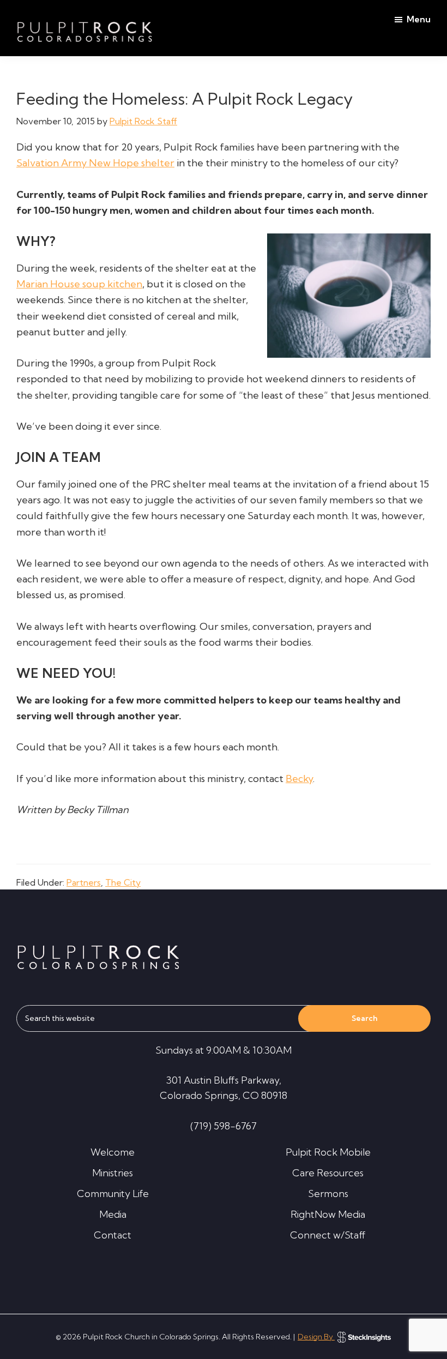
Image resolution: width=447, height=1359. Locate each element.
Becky (299, 778)
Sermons (328, 1193)
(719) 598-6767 (223, 1126)
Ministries (112, 1172)
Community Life (113, 1193)
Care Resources (328, 1172)
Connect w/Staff (328, 1235)
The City (123, 882)
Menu (419, 19)
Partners (84, 882)
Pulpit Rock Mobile (328, 1152)
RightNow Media (328, 1214)
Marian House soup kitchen (79, 284)
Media (112, 1214)
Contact (112, 1235)
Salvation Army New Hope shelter (95, 163)
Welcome (112, 1152)
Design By (316, 1337)
